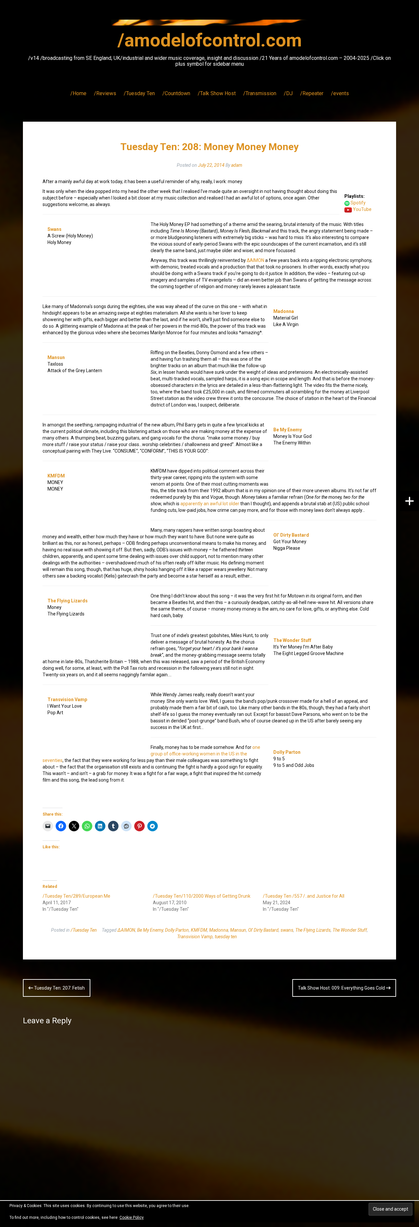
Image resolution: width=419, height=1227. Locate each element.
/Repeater (311, 93)
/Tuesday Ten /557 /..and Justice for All (303, 896)
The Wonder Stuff (292, 640)
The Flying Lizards (67, 600)
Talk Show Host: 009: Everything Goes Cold (342, 988)
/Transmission (259, 93)
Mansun (56, 357)
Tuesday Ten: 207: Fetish (59, 988)
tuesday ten (226, 936)
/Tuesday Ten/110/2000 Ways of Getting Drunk (201, 896)
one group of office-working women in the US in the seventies (151, 754)
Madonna (283, 311)
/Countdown (176, 93)
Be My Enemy (287, 429)
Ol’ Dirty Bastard (291, 535)
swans (287, 930)
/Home (78, 93)
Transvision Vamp (67, 699)
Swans (54, 229)
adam (236, 165)
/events (340, 93)
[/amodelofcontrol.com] (209, 24)
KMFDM (56, 475)
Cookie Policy (131, 1217)
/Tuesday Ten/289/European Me (76, 896)
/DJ (288, 93)
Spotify (358, 202)
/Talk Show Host (217, 93)
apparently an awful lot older (209, 503)
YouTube (362, 209)
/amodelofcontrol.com (210, 40)
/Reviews (105, 93)
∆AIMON (255, 260)
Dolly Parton (287, 752)
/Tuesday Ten (139, 93)
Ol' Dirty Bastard (263, 930)
